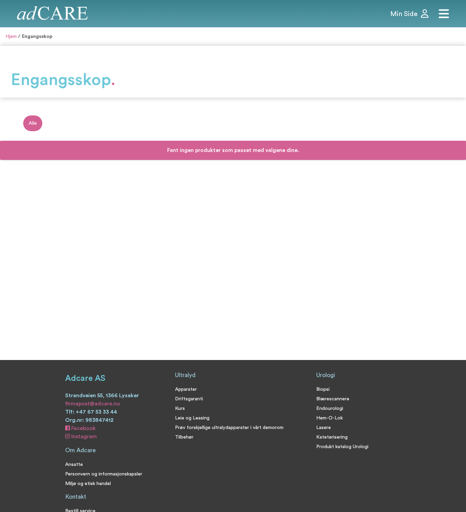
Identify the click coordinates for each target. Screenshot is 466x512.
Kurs (180, 408)
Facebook (83, 428)
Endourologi (329, 408)
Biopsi (323, 389)
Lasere (323, 427)
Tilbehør (184, 437)
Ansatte (74, 464)
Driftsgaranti (189, 398)
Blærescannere (332, 398)
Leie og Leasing (192, 417)
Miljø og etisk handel (88, 483)
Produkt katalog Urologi (342, 446)
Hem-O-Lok (329, 417)
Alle (33, 123)
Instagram (83, 436)
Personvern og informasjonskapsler (103, 473)
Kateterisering (332, 437)
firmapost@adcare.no (92, 403)
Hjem (11, 36)
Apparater (186, 389)
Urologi (325, 375)
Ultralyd (185, 375)
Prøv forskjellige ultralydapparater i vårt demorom (229, 427)
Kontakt (75, 497)
